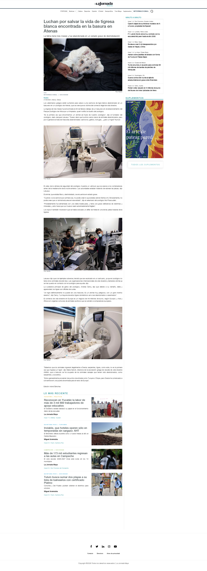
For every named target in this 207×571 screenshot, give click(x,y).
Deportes (87, 11)
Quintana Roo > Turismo (55, 424)
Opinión (94, 11)
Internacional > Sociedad (56, 95)
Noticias (71, 11)
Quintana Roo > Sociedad (56, 474)
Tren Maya (118, 11)
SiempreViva (109, 11)
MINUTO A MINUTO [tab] (133, 18)
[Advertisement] (83, 515)
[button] (128, 102)
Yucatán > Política (53, 396)
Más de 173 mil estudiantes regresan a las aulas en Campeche (66, 455)
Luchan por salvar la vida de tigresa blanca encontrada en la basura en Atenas (79, 27)
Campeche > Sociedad (54, 450)
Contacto (90, 553)
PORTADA (63, 11)
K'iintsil (101, 11)
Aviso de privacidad (113, 553)
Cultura (80, 11)
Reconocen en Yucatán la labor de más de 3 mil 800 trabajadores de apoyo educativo (64, 403)
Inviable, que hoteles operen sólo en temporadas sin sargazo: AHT (65, 429)
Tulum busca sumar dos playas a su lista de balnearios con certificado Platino (65, 480)
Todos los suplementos (145, 110)
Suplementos (127, 11)
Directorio (100, 553)
